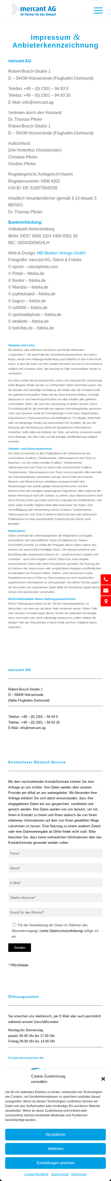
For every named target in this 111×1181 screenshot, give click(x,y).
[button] (103, 1078)
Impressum (79, 1174)
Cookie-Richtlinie (36, 1174)
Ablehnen (56, 1148)
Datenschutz (60, 1174)
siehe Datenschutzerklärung (61, 931)
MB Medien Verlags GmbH (61, 253)
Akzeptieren (55, 1134)
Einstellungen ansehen (56, 1163)
